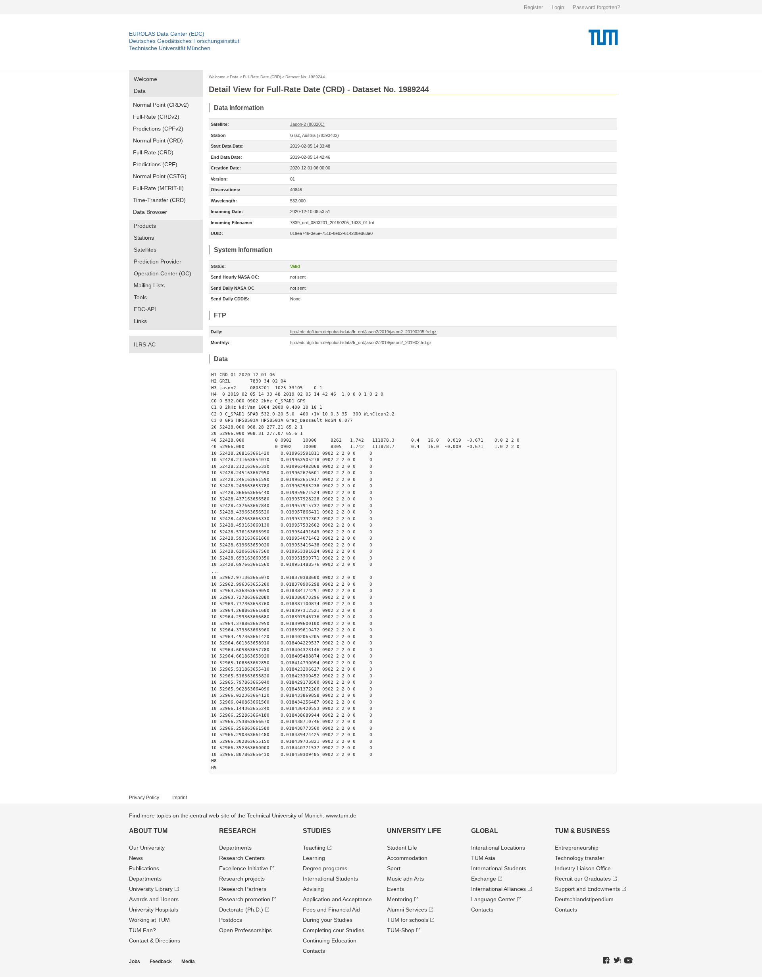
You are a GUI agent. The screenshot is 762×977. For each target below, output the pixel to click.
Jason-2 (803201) (307, 124)
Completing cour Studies (333, 930)
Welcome (145, 79)
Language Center (493, 899)
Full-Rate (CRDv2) (156, 116)
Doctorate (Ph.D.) (241, 909)
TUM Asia (483, 858)
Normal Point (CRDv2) (161, 105)
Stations (144, 238)
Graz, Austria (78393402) (314, 135)
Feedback (161, 961)
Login (558, 7)
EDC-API (145, 309)
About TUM (148, 830)
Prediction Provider (157, 261)
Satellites (145, 249)
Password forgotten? (596, 7)
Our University (147, 847)
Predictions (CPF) (155, 164)
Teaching (314, 847)
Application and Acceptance (337, 899)
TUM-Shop (400, 930)
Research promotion (244, 899)
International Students (330, 878)
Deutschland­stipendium (584, 899)
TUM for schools (407, 920)
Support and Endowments (587, 889)
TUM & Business (582, 830)
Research (237, 830)
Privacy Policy (144, 797)
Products (145, 226)
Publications (144, 868)
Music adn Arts (405, 878)
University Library (151, 889)
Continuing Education (329, 940)
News (136, 858)
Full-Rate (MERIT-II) (158, 188)
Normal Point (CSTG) (160, 176)
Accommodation (407, 858)
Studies (317, 830)
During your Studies (327, 920)
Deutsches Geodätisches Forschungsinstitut (184, 41)
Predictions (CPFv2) (158, 128)
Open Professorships (245, 930)
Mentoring (399, 899)
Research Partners (242, 889)
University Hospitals (153, 909)
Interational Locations (498, 847)
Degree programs (325, 868)
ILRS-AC (145, 344)
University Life (414, 830)
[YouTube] (628, 960)
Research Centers (242, 858)
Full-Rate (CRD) (153, 152)
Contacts (314, 951)
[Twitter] (617, 960)
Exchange (483, 878)
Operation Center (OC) (162, 273)
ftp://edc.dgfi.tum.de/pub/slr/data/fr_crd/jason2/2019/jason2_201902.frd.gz (361, 342)
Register (533, 7)
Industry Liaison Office (583, 868)
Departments (145, 878)
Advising (313, 889)
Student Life (402, 847)
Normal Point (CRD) (158, 140)
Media (188, 961)
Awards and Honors (154, 899)
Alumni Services (407, 909)
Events (395, 889)
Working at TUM (149, 920)
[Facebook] (606, 960)
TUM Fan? (142, 930)
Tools (140, 297)
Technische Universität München (169, 48)
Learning (314, 858)
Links (140, 321)
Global (484, 830)
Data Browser (150, 212)
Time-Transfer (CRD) (159, 200)
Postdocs (230, 920)
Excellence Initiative (243, 868)
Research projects (242, 878)
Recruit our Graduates (583, 878)
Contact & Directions (154, 940)
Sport (393, 868)
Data (140, 91)
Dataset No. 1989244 (305, 77)
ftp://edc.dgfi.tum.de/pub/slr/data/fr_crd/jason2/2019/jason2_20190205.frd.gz (363, 331)
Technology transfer (579, 858)
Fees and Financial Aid (331, 909)
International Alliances (498, 889)
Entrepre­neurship (576, 847)
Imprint (179, 797)
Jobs (134, 961)
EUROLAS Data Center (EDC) (166, 34)
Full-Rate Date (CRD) (262, 77)
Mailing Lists (149, 285)
